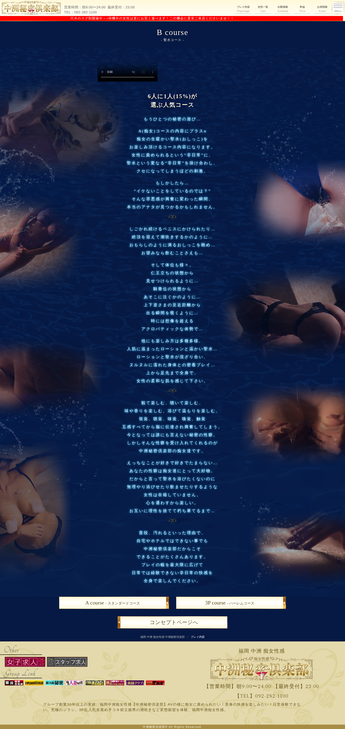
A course (112, 603)
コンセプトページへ (174, 622)
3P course (229, 603)
